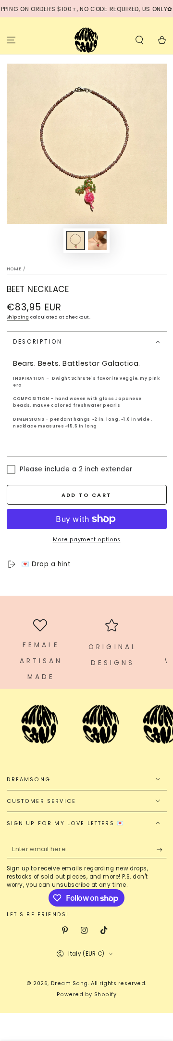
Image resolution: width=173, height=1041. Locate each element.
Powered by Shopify (87, 994)
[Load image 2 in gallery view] (97, 241)
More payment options (87, 539)
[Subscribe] (162, 849)
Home (14, 269)
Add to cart (86, 495)
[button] (139, 39)
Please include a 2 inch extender (76, 469)
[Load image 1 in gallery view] (76, 241)
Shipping (18, 317)
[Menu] (11, 39)
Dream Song (69, 983)
